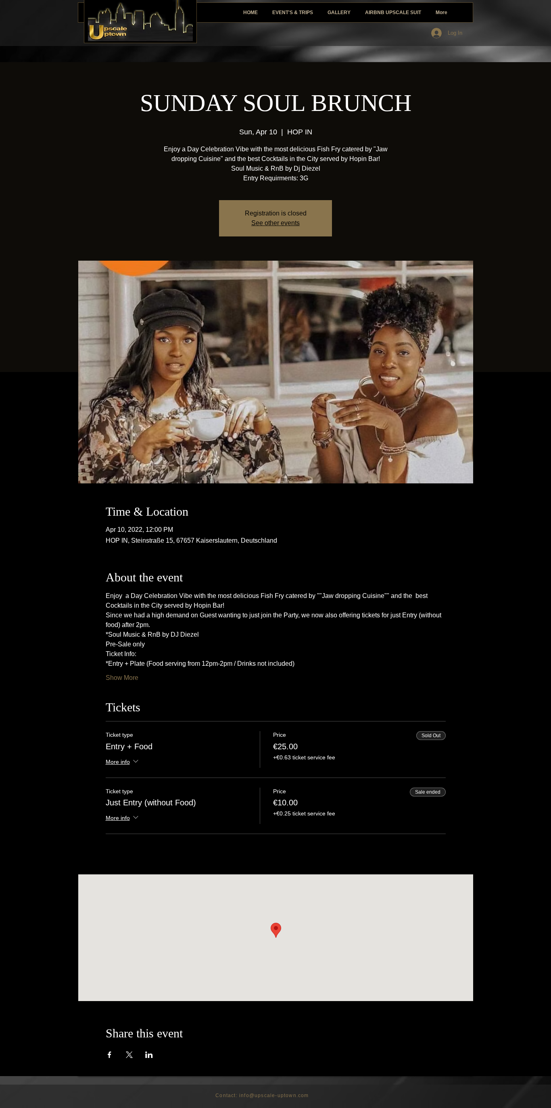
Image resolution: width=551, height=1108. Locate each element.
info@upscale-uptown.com (274, 1095)
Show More (122, 677)
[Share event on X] (129, 1055)
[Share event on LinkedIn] (149, 1055)
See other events (275, 223)
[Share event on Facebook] (109, 1055)
